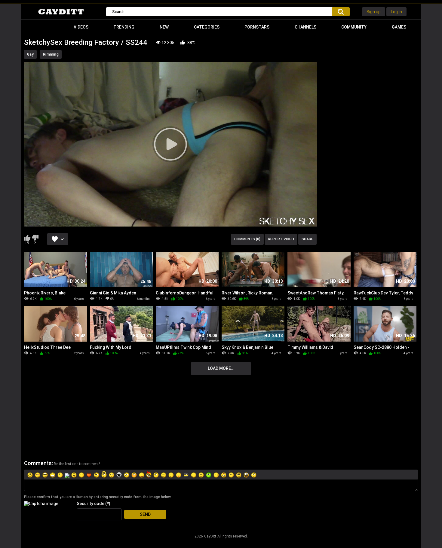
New (164, 27)
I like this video (27, 238)
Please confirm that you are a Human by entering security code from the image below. (97, 497)
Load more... (221, 368)
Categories (206, 27)
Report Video (281, 239)
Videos (81, 27)
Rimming (51, 54)
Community (354, 27)
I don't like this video (35, 238)
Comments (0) (247, 239)
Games (399, 27)
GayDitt (210, 536)
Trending (123, 27)
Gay (30, 54)
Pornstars (256, 27)
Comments (38, 463)
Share (307, 239)
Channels (305, 27)
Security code (90, 503)
